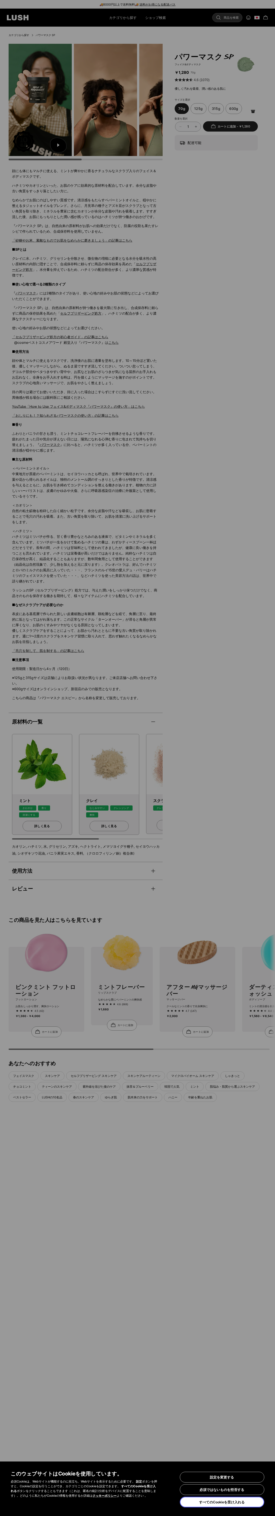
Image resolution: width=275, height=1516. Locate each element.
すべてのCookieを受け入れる (222, 1502)
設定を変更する (222, 1477)
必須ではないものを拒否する (222, 1489)
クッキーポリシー (105, 1495)
